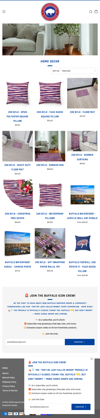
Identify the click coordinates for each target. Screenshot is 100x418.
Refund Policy (8, 377)
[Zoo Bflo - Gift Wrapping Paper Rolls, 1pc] (50, 243)
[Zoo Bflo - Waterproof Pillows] (50, 195)
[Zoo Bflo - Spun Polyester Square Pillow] (17, 93)
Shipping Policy (9, 382)
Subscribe (78, 342)
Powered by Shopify (9, 405)
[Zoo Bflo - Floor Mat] (82, 93)
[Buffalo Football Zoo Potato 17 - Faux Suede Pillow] (82, 243)
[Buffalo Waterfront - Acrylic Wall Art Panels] (82, 195)
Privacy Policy (8, 386)
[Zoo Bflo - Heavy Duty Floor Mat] (17, 146)
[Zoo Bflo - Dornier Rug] (50, 146)
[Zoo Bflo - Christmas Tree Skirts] (17, 195)
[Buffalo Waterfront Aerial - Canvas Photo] (17, 243)
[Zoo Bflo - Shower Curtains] (82, 141)
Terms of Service (9, 390)
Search (5, 373)
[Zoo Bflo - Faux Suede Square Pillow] (50, 93)
